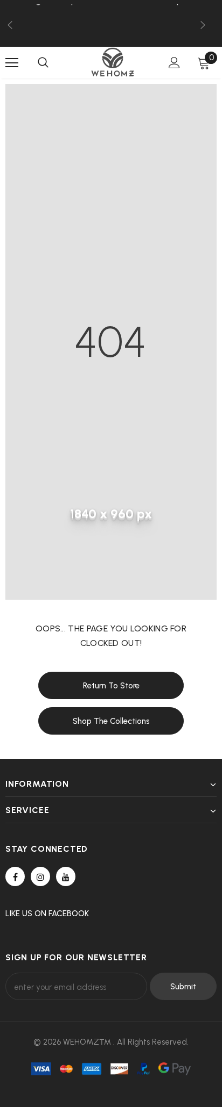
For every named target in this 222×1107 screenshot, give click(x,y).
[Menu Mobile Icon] (11, 62)
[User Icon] (174, 62)
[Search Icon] (43, 62)
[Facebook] (15, 876)
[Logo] (112, 62)
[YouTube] (65, 876)
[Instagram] (40, 876)
